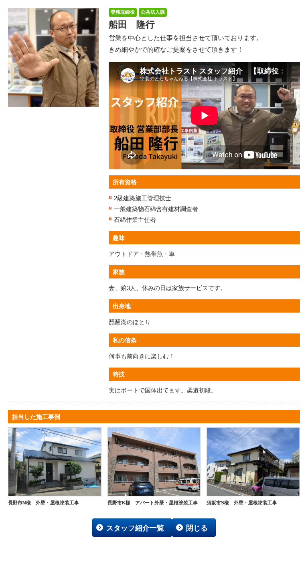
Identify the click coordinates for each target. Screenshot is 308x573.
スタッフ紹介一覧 (135, 528)
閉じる (197, 528)
